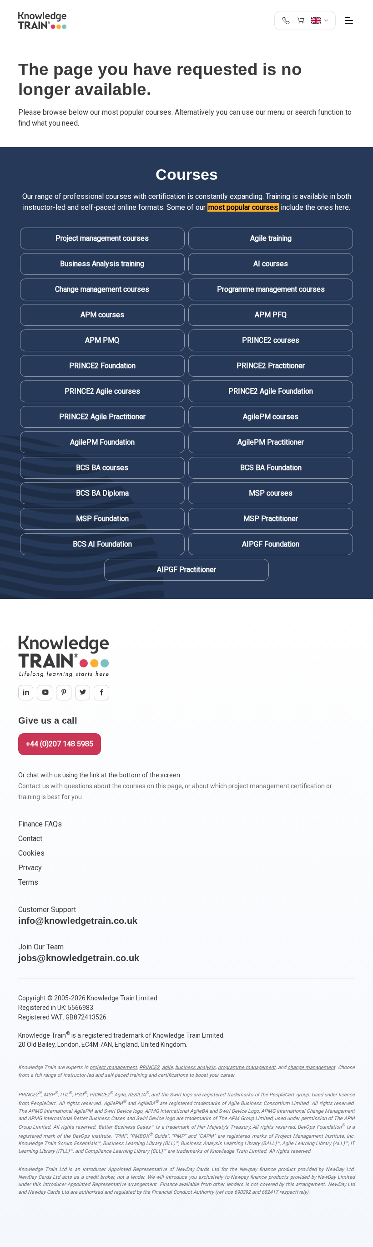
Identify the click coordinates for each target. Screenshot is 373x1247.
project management (113, 1067)
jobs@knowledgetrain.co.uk (78, 958)
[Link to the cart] (300, 20)
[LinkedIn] (26, 692)
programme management (247, 1067)
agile (167, 1067)
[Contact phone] (285, 20)
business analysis (195, 1067)
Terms (28, 882)
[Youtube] (44, 692)
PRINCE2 (149, 1067)
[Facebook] (101, 692)
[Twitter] (83, 692)
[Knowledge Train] (42, 20)
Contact (30, 838)
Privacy (30, 867)
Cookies (31, 853)
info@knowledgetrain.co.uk (77, 921)
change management (311, 1067)
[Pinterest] (63, 692)
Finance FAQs (40, 824)
